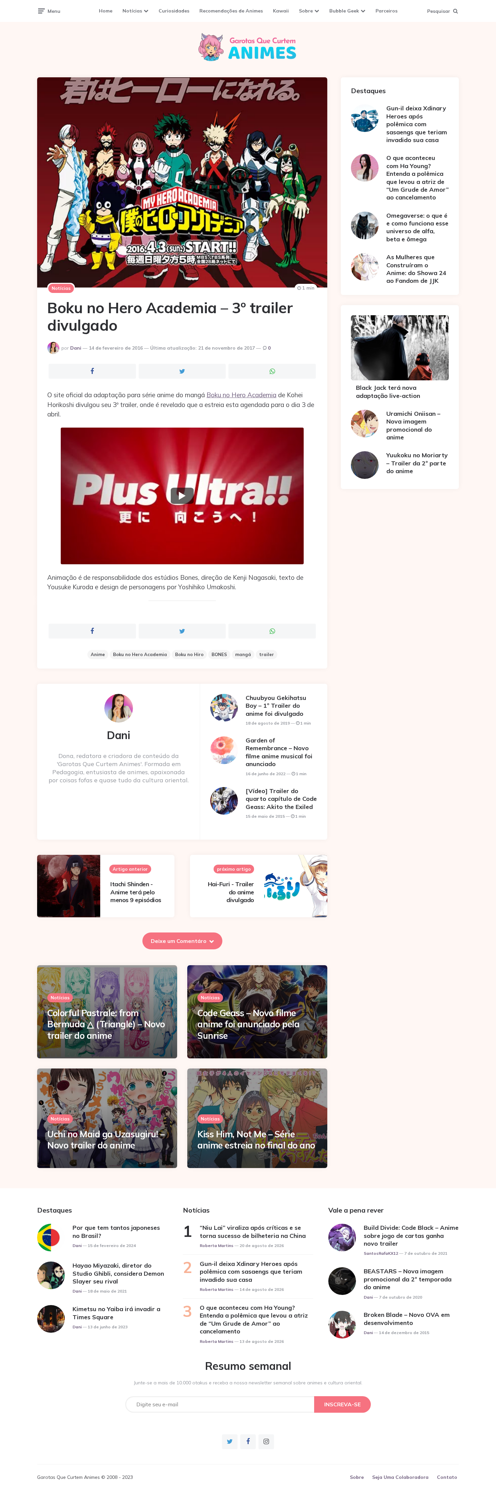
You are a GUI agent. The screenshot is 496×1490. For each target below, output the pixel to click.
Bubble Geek (344, 11)
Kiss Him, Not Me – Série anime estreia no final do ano (256, 1140)
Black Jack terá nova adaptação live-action (388, 391)
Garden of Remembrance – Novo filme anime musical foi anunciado (279, 752)
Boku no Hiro (189, 654)
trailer (266, 654)
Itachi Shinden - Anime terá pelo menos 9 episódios (135, 892)
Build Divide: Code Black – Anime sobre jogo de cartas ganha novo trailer (411, 1235)
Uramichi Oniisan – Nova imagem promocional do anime (413, 425)
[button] (182, 496)
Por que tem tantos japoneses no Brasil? (116, 1231)
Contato (447, 1477)
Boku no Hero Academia (241, 395)
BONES (219, 654)
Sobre (306, 11)
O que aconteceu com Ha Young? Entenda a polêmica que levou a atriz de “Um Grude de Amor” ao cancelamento (417, 177)
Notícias (132, 11)
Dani (75, 348)
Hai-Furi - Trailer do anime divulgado (231, 892)
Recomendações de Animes (231, 11)
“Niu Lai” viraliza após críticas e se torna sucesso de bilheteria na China (253, 1231)
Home (105, 11)
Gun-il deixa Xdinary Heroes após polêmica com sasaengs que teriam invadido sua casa (416, 124)
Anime (98, 654)
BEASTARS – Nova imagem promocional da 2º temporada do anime (407, 1279)
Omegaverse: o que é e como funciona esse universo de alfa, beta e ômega (417, 227)
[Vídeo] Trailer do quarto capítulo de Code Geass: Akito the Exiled (281, 799)
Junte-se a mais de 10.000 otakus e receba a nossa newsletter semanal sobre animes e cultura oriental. (248, 1383)
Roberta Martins (216, 1245)
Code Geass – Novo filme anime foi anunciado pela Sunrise (248, 1024)
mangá (243, 654)
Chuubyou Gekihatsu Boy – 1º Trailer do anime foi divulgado (276, 705)
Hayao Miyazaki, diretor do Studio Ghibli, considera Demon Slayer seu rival (118, 1273)
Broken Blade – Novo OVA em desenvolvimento (407, 1318)
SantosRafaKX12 (381, 1253)
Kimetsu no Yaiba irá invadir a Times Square (116, 1313)
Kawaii (281, 11)
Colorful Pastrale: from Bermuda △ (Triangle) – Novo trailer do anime (106, 1024)
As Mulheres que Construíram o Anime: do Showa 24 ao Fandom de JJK (416, 269)
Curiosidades (174, 11)
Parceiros (386, 11)
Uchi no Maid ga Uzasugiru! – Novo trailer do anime (105, 1140)
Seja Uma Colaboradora (400, 1477)
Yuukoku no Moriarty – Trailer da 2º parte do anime (417, 463)
